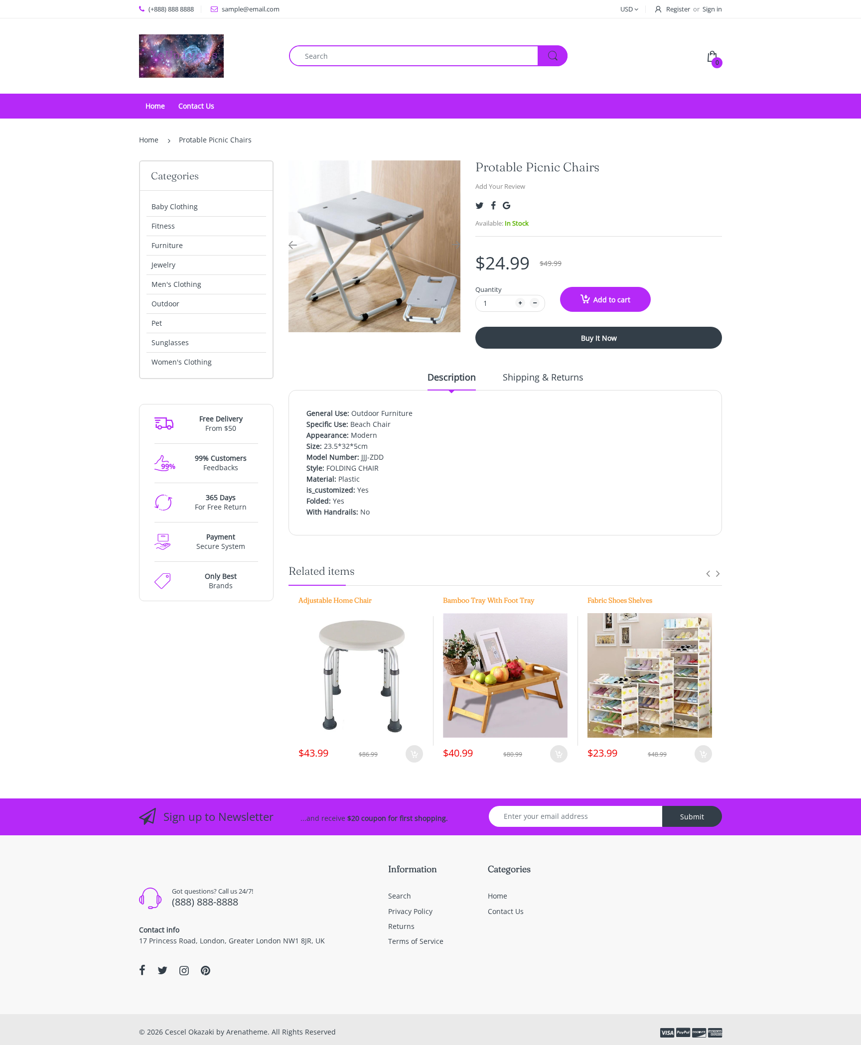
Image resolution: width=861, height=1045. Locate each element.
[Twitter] (479, 205)
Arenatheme (247, 1032)
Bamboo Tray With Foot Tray (489, 600)
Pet (156, 323)
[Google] (506, 205)
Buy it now (599, 338)
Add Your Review (500, 186)
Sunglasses (170, 342)
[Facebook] (493, 205)
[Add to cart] (414, 754)
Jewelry (163, 264)
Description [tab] (452, 377)
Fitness (163, 226)
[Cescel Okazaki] (181, 55)
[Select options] (703, 754)
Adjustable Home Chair (335, 600)
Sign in (712, 8)
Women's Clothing (181, 362)
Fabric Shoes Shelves (619, 600)
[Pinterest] (205, 970)
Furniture (167, 245)
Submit (692, 816)
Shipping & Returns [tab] (543, 377)
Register (678, 8)
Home (148, 139)
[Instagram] (184, 970)
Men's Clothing (176, 284)
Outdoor (165, 303)
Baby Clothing (174, 206)
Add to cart (611, 299)
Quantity (488, 289)
